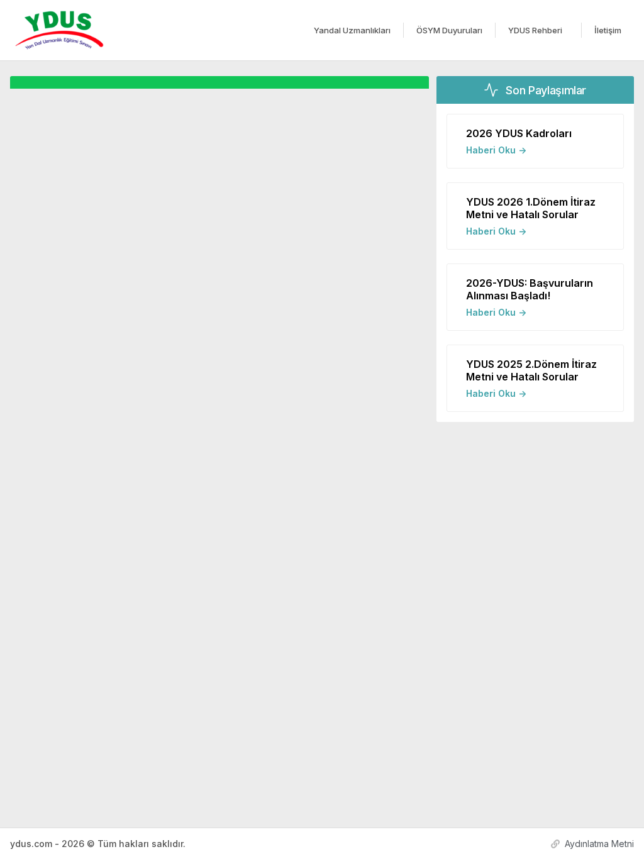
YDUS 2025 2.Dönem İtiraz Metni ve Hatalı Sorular (531, 370)
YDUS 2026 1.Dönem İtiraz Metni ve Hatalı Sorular (531, 208)
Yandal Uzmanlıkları (352, 30)
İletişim (607, 30)
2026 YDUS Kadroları (519, 133)
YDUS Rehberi (535, 30)
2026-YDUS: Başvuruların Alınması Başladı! (529, 289)
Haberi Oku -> (496, 150)
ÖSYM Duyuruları (449, 30)
